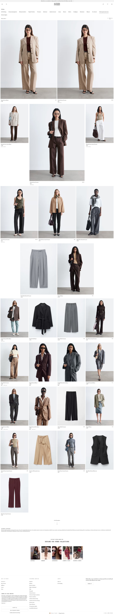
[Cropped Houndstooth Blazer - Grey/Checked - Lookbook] (71, 362)
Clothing (2, 9)
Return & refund (32, 585)
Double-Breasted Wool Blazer (6, 338)
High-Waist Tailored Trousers (82, 239)
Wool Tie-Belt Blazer (33, 338)
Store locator (3, 583)
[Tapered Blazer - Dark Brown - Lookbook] (75, 269)
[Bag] (112, 4)
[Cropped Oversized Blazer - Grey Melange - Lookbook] (100, 362)
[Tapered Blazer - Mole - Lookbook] (100, 406)
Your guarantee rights (33, 606)
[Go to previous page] (54, 523)
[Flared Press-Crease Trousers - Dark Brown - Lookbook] (100, 317)
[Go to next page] (59, 523)
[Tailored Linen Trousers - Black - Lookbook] (19, 212)
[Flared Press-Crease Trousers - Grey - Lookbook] (71, 450)
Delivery (30, 583)
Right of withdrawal (32, 587)
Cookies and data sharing (33, 598)
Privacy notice (31, 602)
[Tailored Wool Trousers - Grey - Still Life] (71, 317)
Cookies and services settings (15, 612)
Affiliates (2, 585)
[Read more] (57, 1)
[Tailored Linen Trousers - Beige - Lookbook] (85, 59)
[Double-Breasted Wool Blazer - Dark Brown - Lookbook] (14, 317)
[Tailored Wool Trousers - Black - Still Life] (71, 406)
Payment (30, 581)
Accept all (15, 607)
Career (2, 587)
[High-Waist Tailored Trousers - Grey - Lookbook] (95, 212)
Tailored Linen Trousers (62, 100)
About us (59, 581)
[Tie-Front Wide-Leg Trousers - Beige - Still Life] (43, 450)
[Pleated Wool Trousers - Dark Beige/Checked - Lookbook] (14, 362)
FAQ (30, 589)
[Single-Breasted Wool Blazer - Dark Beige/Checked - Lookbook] (43, 406)
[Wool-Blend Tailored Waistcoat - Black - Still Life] (100, 450)
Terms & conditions (32, 596)
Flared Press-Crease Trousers (91, 338)
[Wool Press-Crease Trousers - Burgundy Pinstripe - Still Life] (14, 493)
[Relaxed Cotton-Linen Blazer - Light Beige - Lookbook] (14, 123)
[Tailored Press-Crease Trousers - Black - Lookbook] (57, 212)
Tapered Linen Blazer (5, 100)
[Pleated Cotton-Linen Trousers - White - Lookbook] (100, 123)
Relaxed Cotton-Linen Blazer (6, 144)
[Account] (103, 4)
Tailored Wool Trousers (62, 338)
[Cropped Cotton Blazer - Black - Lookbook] (14, 406)
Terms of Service (32, 604)
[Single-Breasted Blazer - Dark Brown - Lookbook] (43, 362)
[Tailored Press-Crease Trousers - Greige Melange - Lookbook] (14, 450)
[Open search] (6, 4)
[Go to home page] (57, 4)
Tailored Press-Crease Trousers (44, 239)
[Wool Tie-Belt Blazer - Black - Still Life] (43, 317)
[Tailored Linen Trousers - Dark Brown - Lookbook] (57, 142)
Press (2, 589)
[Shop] (2, 4)
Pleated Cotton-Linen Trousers (91, 144)
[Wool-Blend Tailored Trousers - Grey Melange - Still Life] (38, 269)
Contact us (3, 581)
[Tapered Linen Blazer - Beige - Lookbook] (28, 59)
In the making (60, 583)
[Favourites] (107, 4)
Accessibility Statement (33, 608)
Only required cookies (15, 610)
